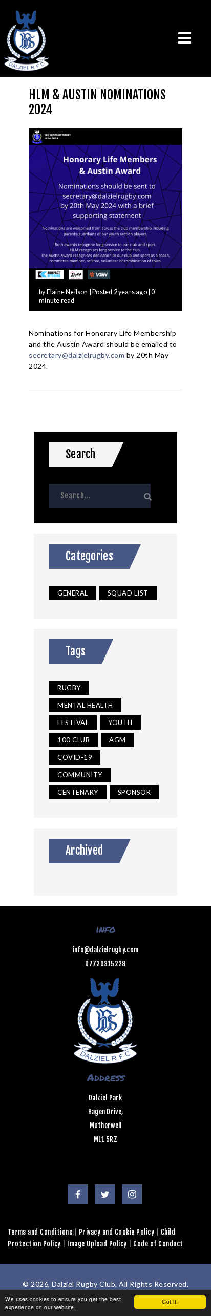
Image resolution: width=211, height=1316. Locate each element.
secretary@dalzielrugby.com (76, 355)
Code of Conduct (158, 1244)
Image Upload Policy (97, 1244)
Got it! (170, 1301)
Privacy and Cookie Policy (117, 1232)
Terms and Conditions (40, 1232)
